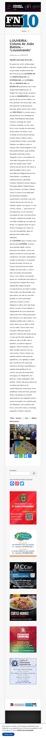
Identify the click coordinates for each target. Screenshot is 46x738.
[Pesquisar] (34, 473)
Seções (24, 31)
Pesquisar (13, 470)
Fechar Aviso (8, 734)
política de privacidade (25, 730)
